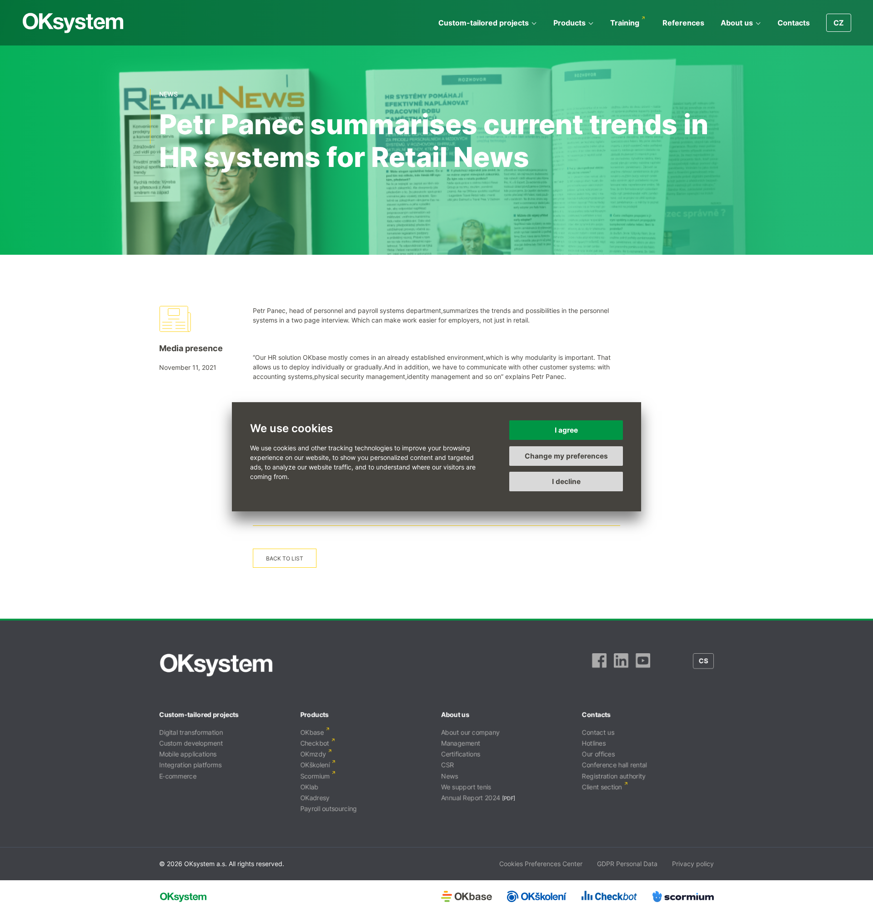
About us (737, 22)
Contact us (598, 732)
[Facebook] (599, 665)
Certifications (460, 754)
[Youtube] (643, 665)
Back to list (284, 558)
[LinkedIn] (621, 665)
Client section (602, 787)
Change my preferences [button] (566, 455)
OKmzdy (313, 754)
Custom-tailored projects (483, 22)
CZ (838, 22)
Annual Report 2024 (470, 798)
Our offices (598, 754)
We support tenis (466, 787)
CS (703, 661)
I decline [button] (566, 481)
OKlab (309, 787)
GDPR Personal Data (627, 864)
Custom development (191, 743)
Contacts (794, 22)
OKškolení (315, 765)
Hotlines (594, 743)
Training (624, 22)
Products (569, 22)
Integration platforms (190, 765)
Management (460, 743)
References (683, 22)
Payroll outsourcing (328, 808)
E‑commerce (177, 776)
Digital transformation (191, 732)
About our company (470, 732)
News (449, 776)
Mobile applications (187, 754)
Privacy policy (693, 864)
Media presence (191, 348)
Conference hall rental (614, 765)
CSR (447, 765)
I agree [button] (566, 430)
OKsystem (73, 23)
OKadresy (315, 798)
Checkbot (314, 743)
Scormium (315, 776)
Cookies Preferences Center (540, 864)
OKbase (312, 732)
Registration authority (614, 776)
